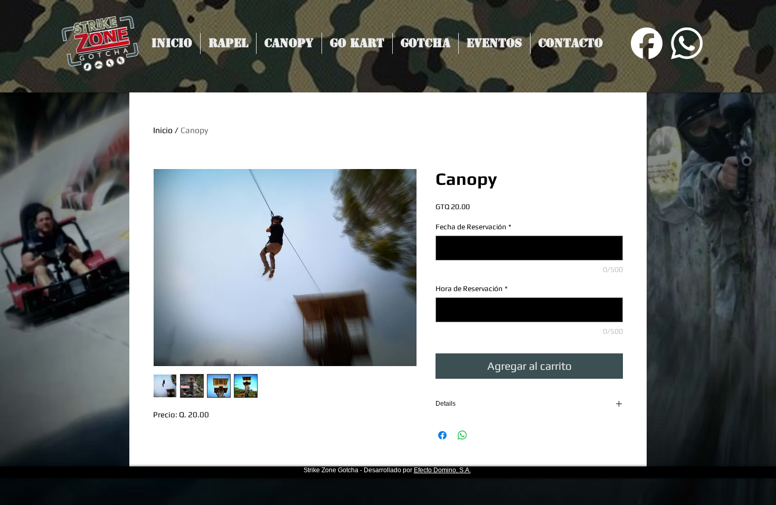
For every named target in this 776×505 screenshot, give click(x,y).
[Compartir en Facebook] (442, 435)
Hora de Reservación (472, 288)
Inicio (163, 130)
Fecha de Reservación (474, 226)
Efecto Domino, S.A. (442, 470)
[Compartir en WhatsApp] (462, 435)
